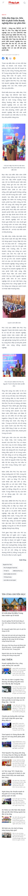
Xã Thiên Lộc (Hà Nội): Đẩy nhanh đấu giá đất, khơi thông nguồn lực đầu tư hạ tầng (13, 812)
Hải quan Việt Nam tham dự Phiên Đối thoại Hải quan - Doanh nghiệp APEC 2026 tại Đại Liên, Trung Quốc (14, 647)
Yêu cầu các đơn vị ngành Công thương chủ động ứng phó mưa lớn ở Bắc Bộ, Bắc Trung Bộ (13, 682)
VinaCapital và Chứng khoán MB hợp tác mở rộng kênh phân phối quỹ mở (13, 737)
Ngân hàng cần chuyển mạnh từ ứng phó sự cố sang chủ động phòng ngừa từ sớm (13, 794)
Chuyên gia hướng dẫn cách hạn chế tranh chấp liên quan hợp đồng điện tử (13, 718)
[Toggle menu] (3, 3)
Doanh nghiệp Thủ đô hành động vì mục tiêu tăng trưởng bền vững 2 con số (13, 623)
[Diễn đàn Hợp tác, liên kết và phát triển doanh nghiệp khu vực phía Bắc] (14, 2)
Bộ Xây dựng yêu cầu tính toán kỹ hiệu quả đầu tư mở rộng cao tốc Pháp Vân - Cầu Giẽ (13, 700)
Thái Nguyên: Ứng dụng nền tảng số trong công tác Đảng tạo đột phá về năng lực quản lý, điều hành (14, 755)
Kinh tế (4, 15)
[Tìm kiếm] (25, 3)
